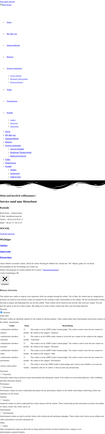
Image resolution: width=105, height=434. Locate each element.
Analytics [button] (3, 397)
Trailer (7, 159)
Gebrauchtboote (12, 138)
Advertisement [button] (5, 410)
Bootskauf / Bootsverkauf (20, 152)
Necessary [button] (3, 309)
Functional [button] (4, 371)
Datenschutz (15, 177)
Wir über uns (10, 135)
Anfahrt (13, 170)
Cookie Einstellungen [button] (7, 273)
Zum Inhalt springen (7, 2)
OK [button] (17, 273)
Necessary (6, 313)
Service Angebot (17, 149)
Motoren (8, 142)
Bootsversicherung (18, 156)
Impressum (15, 173)
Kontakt (8, 166)
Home (7, 131)
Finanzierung (10, 163)
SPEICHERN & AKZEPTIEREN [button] (12, 432)
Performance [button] (4, 384)
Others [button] (2, 423)
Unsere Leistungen (13, 145)
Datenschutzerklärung (51, 270)
